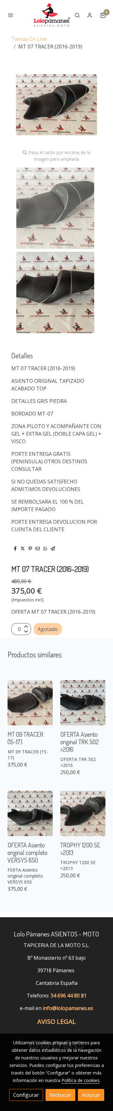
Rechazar (60, 1094)
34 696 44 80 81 (69, 995)
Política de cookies (81, 1080)
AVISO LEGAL (56, 1021)
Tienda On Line (29, 39)
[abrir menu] (10, 15)
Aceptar (91, 1094)
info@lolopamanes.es (68, 1008)
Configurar (26, 1094)
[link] (51, 15)
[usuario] (89, 15)
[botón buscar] (77, 15)
